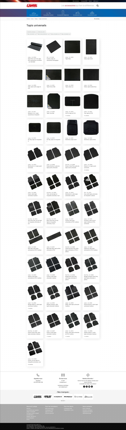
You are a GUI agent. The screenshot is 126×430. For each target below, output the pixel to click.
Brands (90, 1)
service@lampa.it (63, 387)
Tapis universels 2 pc (55, 34)
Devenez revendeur (87, 410)
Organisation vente (68, 410)
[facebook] (84, 387)
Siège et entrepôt (31, 411)
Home (28, 18)
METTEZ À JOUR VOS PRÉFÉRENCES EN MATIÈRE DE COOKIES (52, 428)
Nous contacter (86, 408)
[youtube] (89, 387)
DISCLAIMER (37, 428)
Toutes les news (41, 31)
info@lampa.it (63, 382)
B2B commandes (76, 1)
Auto (32, 18)
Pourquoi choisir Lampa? (33, 413)
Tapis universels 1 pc (31, 34)
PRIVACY (28, 428)
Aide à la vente (49, 411)
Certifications (30, 414)
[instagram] (87, 387)
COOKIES (32, 428)
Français (96, 1)
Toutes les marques (31, 31)
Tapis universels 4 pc (65, 34)
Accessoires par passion (33, 410)
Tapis (36, 18)
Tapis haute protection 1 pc (43, 34)
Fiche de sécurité (49, 413)
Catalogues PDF (84, 1)
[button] (34, 13)
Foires (28, 419)
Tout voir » (63, 400)
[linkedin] (92, 387)
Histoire (28, 408)
